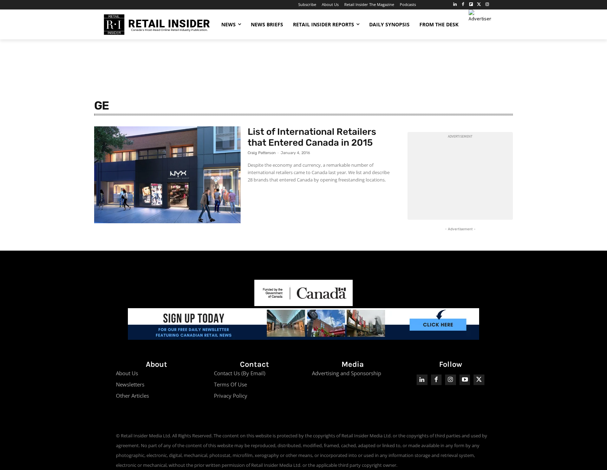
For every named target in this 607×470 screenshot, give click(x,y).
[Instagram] (487, 5)
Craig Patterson (262, 153)
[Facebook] (463, 5)
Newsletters (130, 384)
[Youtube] (464, 380)
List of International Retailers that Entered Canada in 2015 (312, 137)
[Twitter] (479, 5)
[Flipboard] (471, 5)
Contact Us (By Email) (239, 373)
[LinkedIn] (455, 5)
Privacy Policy (230, 395)
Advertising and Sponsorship (346, 373)
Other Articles (132, 395)
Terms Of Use (230, 384)
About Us (127, 373)
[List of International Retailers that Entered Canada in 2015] (167, 174)
